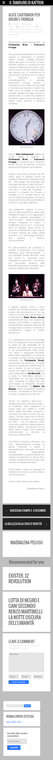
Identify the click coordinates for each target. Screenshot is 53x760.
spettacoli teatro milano (23, 32)
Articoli (21, 26)
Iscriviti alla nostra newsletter (17, 734)
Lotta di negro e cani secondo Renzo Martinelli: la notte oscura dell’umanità (26, 612)
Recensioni (29, 26)
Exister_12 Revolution (20, 578)
